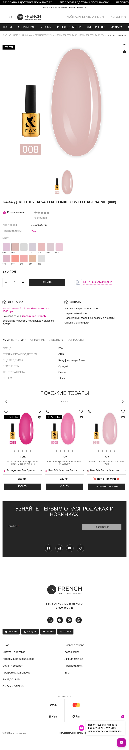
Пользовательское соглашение (73, 733)
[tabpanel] (23, 448)
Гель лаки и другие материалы (38, 35)
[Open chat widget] (121, 742)
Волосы (45, 27)
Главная (7, 35)
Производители (73, 666)
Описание (37, 340)
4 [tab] (67, 401)
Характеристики (14, 340)
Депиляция (26, 27)
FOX (33, 231)
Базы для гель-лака (66, 35)
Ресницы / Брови (69, 27)
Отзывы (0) (56, 340)
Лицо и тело (96, 27)
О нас (6, 645)
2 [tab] (63, 401)
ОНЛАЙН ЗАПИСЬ (14, 687)
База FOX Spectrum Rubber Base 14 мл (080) (64, 460)
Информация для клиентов (18, 659)
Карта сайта (71, 652)
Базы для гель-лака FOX (91, 35)
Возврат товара (74, 645)
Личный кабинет (73, 659)
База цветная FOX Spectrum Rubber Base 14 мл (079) (22, 460)
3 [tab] (65, 401)
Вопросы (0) (75, 340)
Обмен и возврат (13, 666)
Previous (6, 401)
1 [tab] (61, 401)
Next (123, 401)
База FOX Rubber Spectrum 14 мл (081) (106, 460)
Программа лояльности (16, 673)
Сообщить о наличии (106, 486)
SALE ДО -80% (11, 680)
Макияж (116, 27)
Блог (67, 673)
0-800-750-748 (76, 7)
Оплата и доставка (14, 652)
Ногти (7, 27)
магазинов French (34, 316)
